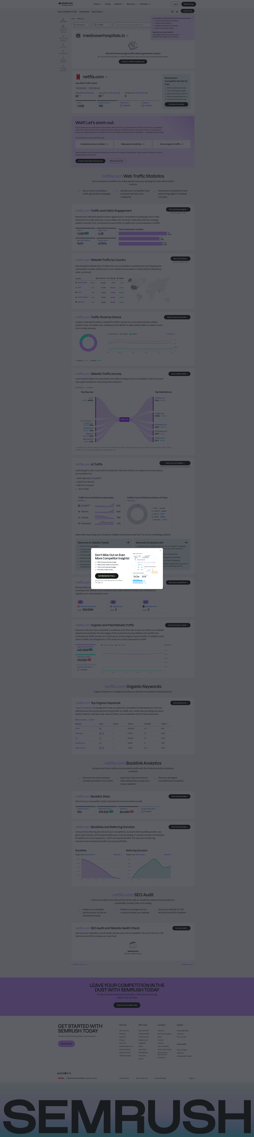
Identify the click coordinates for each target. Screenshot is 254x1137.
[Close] (160, 550)
